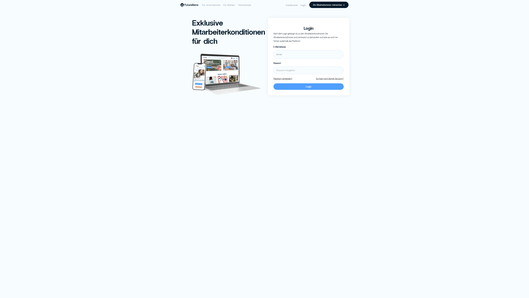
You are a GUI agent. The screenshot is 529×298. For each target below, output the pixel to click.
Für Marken (229, 5)
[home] (189, 4)
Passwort (277, 63)
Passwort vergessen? (282, 79)
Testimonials (244, 5)
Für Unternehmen (211, 5)
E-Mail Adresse (279, 47)
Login (303, 5)
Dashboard (292, 5)
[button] (329, 5)
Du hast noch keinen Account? (330, 79)
